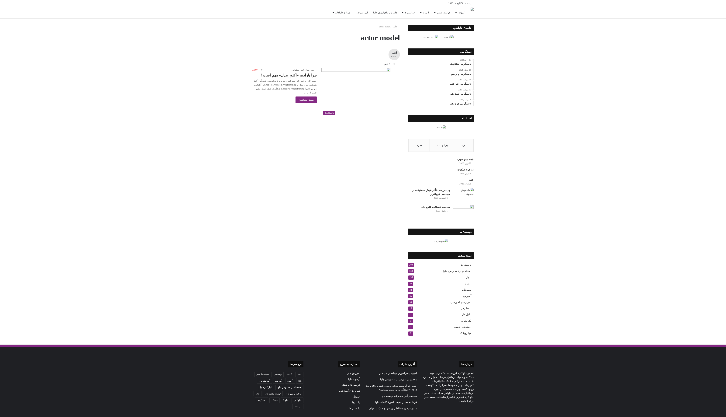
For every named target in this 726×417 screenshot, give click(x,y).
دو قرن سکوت (465, 169)
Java (299, 374)
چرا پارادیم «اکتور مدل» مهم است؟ (289, 75)
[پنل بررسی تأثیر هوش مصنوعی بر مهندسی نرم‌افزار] (463, 195)
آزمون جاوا (354, 379)
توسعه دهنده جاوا (273, 393)
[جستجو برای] (255, 12)
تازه (464, 145)
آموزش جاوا (362, 12)
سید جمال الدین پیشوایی (303, 69)
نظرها (419, 145)
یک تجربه (466, 320)
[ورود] (261, 12)
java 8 (289, 374)
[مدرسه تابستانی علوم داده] (463, 212)
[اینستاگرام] (283, 3)
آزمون (426, 12)
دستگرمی (465, 308)
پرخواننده (442, 145)
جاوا (257, 393)
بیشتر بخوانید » (306, 99)
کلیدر (471, 179)
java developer (263, 374)
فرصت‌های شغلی (350, 385)
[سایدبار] (261, 3)
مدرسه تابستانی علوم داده (435, 206)
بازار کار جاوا (266, 387)
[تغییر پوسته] (255, 3)
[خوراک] (272, 3)
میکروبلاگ (465, 333)
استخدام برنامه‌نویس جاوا (457, 271)
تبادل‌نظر (466, 314)
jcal (299, 381)
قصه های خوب (465, 159)
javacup (278, 374)
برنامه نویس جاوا (293, 393)
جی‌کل (356, 396)
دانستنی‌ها (466, 264)
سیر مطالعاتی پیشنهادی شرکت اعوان (388, 408)
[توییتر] (295, 3)
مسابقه (298, 406)
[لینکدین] (289, 3)
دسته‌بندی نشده (462, 327)
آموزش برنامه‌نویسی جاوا (392, 373)
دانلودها (356, 402)
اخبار (468, 277)
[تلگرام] (278, 3)
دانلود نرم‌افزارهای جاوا (385, 12)
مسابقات (466, 289)
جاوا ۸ (285, 400)
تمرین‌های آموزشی (460, 302)
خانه (395, 26)
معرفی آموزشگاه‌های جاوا (388, 402)
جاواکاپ (297, 400)
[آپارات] (266, 3)
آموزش (461, 12)
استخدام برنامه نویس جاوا (289, 387)
